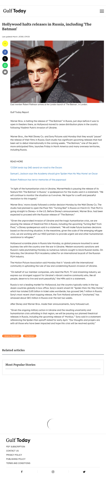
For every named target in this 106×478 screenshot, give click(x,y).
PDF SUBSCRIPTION (15, 446)
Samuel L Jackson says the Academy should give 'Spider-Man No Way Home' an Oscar (54, 173)
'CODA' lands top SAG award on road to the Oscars (36, 167)
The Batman (29, 336)
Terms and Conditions (18, 463)
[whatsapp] (5, 65)
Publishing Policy (15, 459)
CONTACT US (12, 450)
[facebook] (5, 52)
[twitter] (5, 59)
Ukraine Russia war (11, 336)
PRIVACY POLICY (14, 454)
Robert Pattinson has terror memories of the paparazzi (38, 179)
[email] (5, 72)
